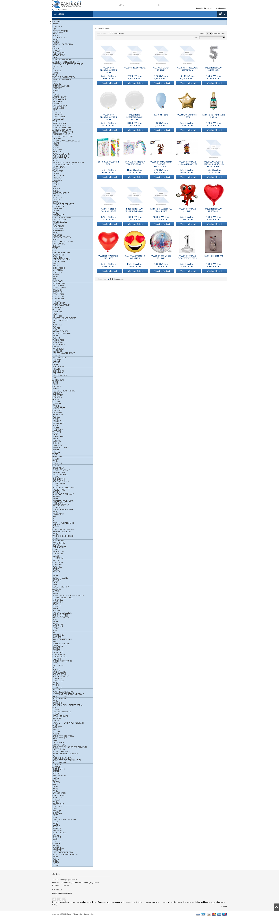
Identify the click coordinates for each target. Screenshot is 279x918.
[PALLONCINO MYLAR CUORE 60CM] (213, 194)
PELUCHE (56, 606)
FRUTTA (56, 301)
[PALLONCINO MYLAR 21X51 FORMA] (213, 100)
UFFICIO (56, 826)
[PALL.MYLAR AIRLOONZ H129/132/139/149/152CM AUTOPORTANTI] (213, 147)
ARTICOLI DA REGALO (62, 44)
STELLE (56, 428)
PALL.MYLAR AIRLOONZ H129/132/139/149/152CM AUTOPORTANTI (213, 163)
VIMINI (55, 263)
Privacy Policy (78, 914)
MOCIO (55, 147)
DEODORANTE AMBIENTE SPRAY (67, 705)
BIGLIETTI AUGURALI (62, 639)
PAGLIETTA (57, 624)
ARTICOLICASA (59, 123)
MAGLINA (56, 811)
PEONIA (56, 417)
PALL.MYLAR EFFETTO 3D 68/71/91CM (135, 257)
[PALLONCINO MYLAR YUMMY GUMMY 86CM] (134, 194)
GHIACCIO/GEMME (61, 305)
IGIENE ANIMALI (59, 483)
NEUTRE (56, 773)
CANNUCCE (57, 652)
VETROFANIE (58, 340)
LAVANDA (56, 404)
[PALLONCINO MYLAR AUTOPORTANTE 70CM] (187, 241)
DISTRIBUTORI (59, 358)
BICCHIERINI (58, 371)
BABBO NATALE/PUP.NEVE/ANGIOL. (68, 595)
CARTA (55, 195)
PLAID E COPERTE (61, 154)
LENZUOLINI (58, 558)
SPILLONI (56, 800)
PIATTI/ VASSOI (59, 375)
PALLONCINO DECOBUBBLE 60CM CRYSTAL (134, 116)
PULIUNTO (57, 112)
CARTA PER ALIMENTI (62, 217)
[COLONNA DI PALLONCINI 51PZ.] (108, 147)
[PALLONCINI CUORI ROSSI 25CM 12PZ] (108, 241)
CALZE (55, 364)
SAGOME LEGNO (60, 615)
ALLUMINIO (57, 270)
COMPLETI (57, 88)
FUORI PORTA (58, 303)
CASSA (55, 721)
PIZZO (55, 815)
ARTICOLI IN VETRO (61, 60)
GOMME (56, 844)
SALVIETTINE (58, 490)
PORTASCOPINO (60, 156)
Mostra (202, 33)
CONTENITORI (58, 268)
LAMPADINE (57, 602)
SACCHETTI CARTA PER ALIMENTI (68, 723)
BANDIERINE (58, 635)
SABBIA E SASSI (60, 331)
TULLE (55, 573)
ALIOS (55, 725)
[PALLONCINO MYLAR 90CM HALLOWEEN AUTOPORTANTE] (161, 147)
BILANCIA (56, 718)
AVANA (55, 729)
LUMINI (55, 143)
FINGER (56, 369)
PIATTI (55, 668)
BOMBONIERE (58, 769)
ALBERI (55, 591)
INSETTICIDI (58, 349)
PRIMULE (56, 421)
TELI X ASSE (58, 176)
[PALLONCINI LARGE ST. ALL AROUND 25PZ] (161, 194)
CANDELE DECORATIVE (63, 204)
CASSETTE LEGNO (61, 253)
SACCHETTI (57, 33)
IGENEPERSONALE (61, 470)
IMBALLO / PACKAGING (63, 501)
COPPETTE (57, 373)
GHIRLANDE (57, 307)
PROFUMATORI (59, 699)
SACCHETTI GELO (60, 158)
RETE (55, 817)
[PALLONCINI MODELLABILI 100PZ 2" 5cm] (187, 53)
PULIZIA (56, 355)
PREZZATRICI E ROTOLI (63, 852)
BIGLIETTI (57, 290)
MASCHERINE (58, 543)
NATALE (56, 450)
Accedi (199, 8)
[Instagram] (59, 899)
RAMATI (56, 274)
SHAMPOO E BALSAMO (63, 494)
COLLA (55, 861)
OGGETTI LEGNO (60, 578)
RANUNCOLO (58, 423)
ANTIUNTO (57, 727)
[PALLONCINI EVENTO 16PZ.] (134, 53)
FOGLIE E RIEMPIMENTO (63, 391)
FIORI (55, 29)
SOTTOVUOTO (59, 762)
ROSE (55, 426)
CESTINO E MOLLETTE (62, 136)
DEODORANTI (58, 344)
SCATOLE (56, 35)
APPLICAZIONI (59, 288)
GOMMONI (57, 463)
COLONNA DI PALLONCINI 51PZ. (108, 163)
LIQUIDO (56, 709)
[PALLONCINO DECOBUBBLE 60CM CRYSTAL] (134, 100)
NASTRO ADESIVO (60, 505)
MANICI (55, 145)
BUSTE (55, 527)
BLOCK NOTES (59, 833)
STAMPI (56, 73)
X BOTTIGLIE (58, 804)
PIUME (55, 609)
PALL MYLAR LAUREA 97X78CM (161, 69)
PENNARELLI (58, 848)
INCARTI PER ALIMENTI (63, 523)
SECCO (55, 778)
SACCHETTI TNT (59, 738)
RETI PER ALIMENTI (61, 532)
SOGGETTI (57, 95)
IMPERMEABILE (59, 222)
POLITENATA (58, 231)
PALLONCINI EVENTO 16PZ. (135, 68)
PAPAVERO (57, 415)
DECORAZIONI (59, 283)
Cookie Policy (89, 914)
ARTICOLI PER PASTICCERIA (65, 62)
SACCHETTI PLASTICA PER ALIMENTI (69, 747)
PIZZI (54, 68)
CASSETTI (57, 703)
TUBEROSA (57, 430)
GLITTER (56, 309)
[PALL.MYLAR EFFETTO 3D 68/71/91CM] (134, 241)
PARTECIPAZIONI (60, 31)
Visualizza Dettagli (109, 83)
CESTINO (56, 837)
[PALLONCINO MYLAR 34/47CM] (187, 194)
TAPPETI (56, 169)
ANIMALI (56, 82)
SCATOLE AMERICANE (62, 510)
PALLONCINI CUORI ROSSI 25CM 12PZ (108, 257)
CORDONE (57, 565)
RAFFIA (55, 569)
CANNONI (56, 648)
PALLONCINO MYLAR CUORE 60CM (213, 210)
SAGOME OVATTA (60, 617)
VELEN (55, 734)
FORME (55, 90)
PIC (54, 323)
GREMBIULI (57, 554)
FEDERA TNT (58, 551)
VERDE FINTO (58, 436)
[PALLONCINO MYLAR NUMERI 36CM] (213, 53)
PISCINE (56, 690)
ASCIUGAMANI (59, 99)
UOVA (55, 619)
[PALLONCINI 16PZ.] (161, 100)
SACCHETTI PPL (59, 696)
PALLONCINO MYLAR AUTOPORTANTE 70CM (187, 257)
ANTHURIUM (58, 380)
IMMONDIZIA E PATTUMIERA (65, 754)
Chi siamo (56, 21)
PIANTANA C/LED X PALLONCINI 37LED (108, 210)
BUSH (55, 382)
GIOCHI (55, 459)
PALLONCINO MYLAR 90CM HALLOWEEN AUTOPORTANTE (161, 163)
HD (53, 518)
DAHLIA (55, 389)
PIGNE (55, 789)
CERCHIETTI (58, 294)
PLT (54, 521)
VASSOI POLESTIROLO (63, 536)
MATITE (55, 846)
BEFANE (56, 362)
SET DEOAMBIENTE (61, 712)
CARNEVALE (58, 215)
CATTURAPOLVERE (61, 134)
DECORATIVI (58, 255)
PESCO (55, 419)
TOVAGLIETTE (59, 117)
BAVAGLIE (57, 545)
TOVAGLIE (57, 114)
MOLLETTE (57, 149)
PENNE (55, 865)
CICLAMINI (57, 386)
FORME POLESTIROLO (62, 598)
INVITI (55, 663)
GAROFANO (57, 395)
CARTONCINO (58, 244)
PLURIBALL (57, 507)
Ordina (195, 37)
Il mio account (220, 8)
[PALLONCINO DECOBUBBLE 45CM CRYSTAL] (108, 100)
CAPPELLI (57, 104)
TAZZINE (56, 173)
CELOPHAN (57, 626)
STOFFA (56, 200)
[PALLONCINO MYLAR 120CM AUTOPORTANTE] (187, 147)
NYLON (55, 266)
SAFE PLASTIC (59, 672)
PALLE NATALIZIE (60, 320)
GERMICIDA (57, 347)
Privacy (55, 24)
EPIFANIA (56, 360)
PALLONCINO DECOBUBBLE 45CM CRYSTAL (108, 116)
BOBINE (56, 239)
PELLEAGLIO (58, 228)
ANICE (55, 780)
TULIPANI (56, 432)
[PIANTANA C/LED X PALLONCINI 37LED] (108, 194)
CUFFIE (55, 549)
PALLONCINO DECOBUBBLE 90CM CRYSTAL (108, 69)
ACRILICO (56, 589)
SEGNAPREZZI (59, 793)
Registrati (208, 8)
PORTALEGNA (58, 261)
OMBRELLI (57, 49)
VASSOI (56, 186)
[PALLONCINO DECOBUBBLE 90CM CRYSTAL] (108, 53)
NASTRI (55, 560)
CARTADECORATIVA (61, 237)
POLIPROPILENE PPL (62, 758)
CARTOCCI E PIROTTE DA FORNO (67, 64)
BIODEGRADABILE (60, 193)
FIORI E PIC (57, 445)
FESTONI (56, 659)
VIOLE (55, 439)
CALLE (55, 384)
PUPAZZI (56, 329)
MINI (54, 93)
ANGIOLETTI (58, 286)
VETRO (55, 42)
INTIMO (55, 485)
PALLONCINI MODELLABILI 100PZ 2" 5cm (187, 69)
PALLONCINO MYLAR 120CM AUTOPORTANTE (187, 163)
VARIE (55, 40)
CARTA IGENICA (59, 106)
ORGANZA (57, 813)
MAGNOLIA (57, 406)
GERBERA (57, 397)
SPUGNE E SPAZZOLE (62, 165)
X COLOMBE (58, 743)
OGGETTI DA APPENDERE (64, 318)
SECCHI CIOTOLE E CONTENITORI (68, 162)
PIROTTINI (57, 66)
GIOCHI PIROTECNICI (62, 661)
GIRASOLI (56, 399)
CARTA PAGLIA (59, 220)
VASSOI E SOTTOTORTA (63, 77)
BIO (54, 279)
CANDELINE (57, 646)
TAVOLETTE (57, 171)
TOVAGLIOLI (58, 119)
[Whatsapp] (64, 899)
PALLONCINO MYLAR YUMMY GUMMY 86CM (134, 210)
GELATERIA (57, 456)
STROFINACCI (58, 55)
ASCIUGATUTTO (59, 101)
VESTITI (56, 338)
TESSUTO (56, 806)
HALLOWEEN (58, 468)
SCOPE (55, 160)
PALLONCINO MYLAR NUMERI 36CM (213, 69)
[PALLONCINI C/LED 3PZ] (213, 241)
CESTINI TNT (58, 296)
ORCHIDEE (57, 410)
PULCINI (56, 611)
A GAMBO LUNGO (60, 447)
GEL (54, 707)
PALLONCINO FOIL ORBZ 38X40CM (161, 257)
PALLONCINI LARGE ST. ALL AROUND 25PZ (161, 210)
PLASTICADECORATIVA (63, 692)
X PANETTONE (59, 745)
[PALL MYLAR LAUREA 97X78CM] (161, 53)
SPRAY (55, 714)
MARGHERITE (58, 408)
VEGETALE (57, 235)
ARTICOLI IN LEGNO (61, 128)
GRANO (55, 784)
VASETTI (56, 584)
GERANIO (56, 441)
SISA (54, 630)
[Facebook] (54, 899)
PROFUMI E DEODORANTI (64, 488)
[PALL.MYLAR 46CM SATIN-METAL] (187, 100)
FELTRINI (56, 139)
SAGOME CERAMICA (61, 613)
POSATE (56, 189)
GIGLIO (55, 443)
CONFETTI (57, 27)
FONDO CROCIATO (60, 751)
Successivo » (119, 33)
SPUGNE (56, 496)
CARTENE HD (58, 749)
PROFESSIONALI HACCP (63, 353)
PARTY (55, 633)
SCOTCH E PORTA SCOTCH (64, 854)
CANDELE (56, 202)
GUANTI (56, 466)
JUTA (54, 809)
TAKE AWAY (57, 281)
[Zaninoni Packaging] (67, 5)
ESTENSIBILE (58, 503)
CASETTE (56, 84)
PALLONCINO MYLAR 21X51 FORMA (213, 116)
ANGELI (55, 46)
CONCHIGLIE (58, 299)
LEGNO (55, 628)
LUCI (54, 314)
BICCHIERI (57, 637)
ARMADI (56, 767)
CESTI (55, 250)
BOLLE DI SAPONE (61, 644)
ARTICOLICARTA (59, 97)
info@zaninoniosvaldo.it (62, 893)
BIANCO (56, 732)
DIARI (55, 839)
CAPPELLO (57, 292)
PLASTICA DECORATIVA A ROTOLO (68, 694)
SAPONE (56, 492)
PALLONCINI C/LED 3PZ (213, 256)
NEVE (55, 604)
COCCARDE (57, 563)
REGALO (56, 246)
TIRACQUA (57, 178)
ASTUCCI (56, 828)
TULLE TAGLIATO (60, 38)
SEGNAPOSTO (59, 674)
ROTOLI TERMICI (60, 716)
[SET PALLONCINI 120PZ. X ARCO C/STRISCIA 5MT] (134, 147)
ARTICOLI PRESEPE (61, 79)
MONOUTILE (58, 541)
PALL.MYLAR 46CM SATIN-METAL (187, 116)
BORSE (55, 191)
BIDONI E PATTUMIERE (63, 132)
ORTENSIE (57, 412)
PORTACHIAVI (58, 53)
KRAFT (55, 224)
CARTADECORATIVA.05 (62, 242)
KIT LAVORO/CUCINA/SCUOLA (66, 141)
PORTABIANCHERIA (61, 259)
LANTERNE (57, 208)
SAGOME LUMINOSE (61, 333)
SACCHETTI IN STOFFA (63, 736)
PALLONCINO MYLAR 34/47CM (187, 210)
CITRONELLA (58, 206)
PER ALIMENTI (59, 776)
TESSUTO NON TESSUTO (64, 819)
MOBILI (55, 538)
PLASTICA (57, 197)
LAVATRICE (57, 351)
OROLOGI (56, 51)
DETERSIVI (57, 342)
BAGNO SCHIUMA (60, 475)
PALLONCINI (58, 665)
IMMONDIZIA (58, 514)
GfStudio (68, 914)
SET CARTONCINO (60, 676)
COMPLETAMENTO (61, 86)
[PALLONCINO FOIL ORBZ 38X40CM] (161, 241)
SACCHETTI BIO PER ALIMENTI (66, 760)
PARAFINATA (58, 226)
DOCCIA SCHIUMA (60, 481)
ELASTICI (56, 841)
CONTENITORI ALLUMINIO (64, 529)
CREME (55, 477)
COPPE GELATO (59, 657)
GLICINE (56, 402)
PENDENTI (57, 687)
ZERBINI (56, 184)
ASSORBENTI (58, 472)
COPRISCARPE (59, 547)
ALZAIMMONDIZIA (60, 125)
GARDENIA (57, 393)
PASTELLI (56, 863)
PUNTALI (56, 327)
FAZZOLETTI (58, 108)
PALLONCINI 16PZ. (161, 115)
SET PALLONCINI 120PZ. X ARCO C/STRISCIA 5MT (135, 163)
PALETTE (56, 152)
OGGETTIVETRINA (60, 587)
